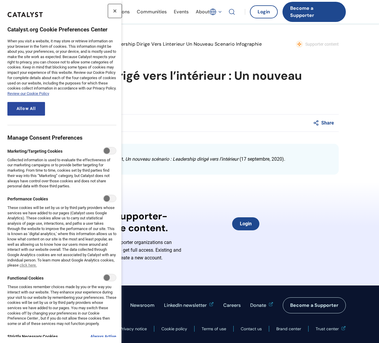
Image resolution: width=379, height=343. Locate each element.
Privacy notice (133, 328)
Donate (258, 305)
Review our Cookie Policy (28, 93)
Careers (232, 305)
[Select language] (215, 11)
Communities (152, 12)
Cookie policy (174, 328)
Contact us (251, 328)
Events (181, 12)
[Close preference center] (114, 10)
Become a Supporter (302, 11)
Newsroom (142, 305)
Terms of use (214, 328)
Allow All (26, 108)
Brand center (288, 328)
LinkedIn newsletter (185, 305)
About (202, 12)
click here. (28, 265)
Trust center (327, 328)
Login (264, 12)
